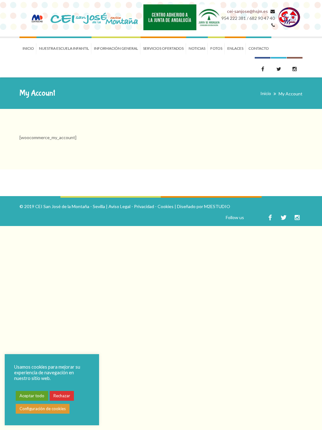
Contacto (258, 48)
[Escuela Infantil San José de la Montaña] (81, 18)
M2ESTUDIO (217, 206)
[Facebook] (269, 217)
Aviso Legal (119, 206)
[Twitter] (283, 217)
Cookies (166, 206)
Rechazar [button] (61, 395)
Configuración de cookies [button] (42, 408)
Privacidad (144, 206)
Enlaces (235, 48)
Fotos (216, 48)
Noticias (197, 48)
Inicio (28, 48)
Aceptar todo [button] (31, 395)
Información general (116, 48)
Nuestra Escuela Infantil (64, 48)
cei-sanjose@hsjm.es (247, 11)
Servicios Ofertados (163, 48)
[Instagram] (297, 217)
